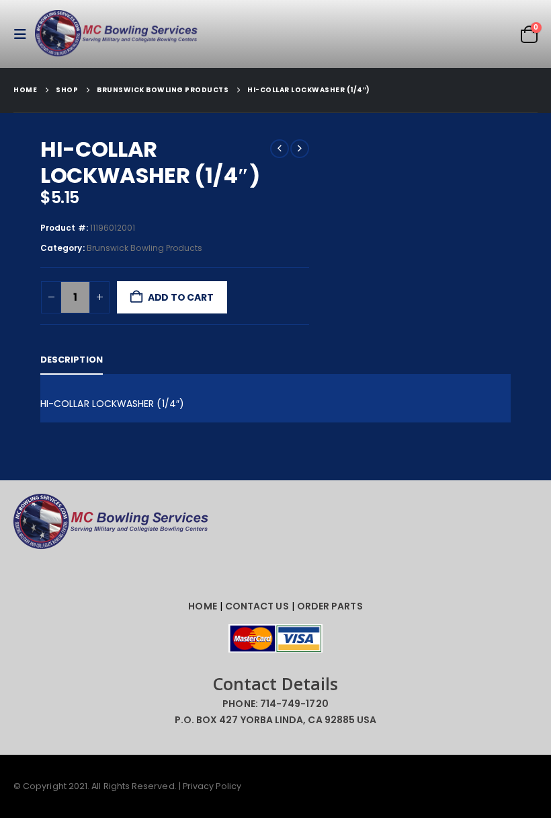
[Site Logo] (119, 34)
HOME (202, 606)
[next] (299, 148)
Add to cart (181, 297)
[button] (24, 34)
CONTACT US (257, 606)
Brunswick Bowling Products (145, 248)
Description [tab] (71, 359)
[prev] (279, 148)
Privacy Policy (212, 786)
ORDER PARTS (330, 606)
